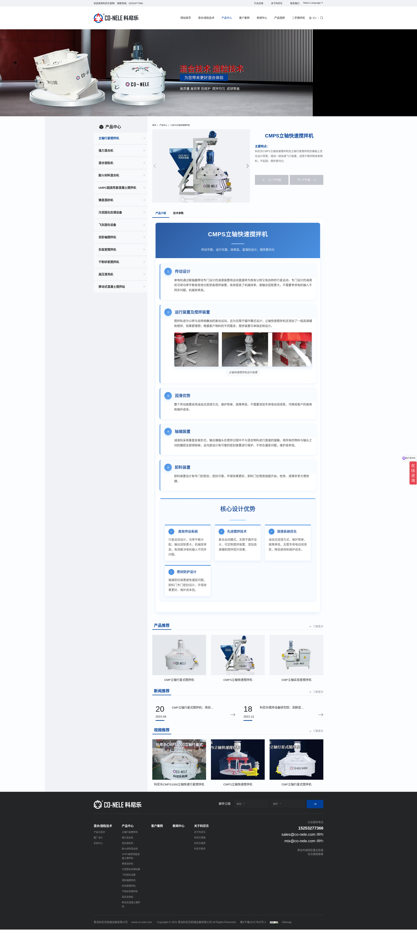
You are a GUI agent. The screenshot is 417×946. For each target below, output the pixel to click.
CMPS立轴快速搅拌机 (180, 125)
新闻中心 (262, 17)
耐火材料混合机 (109, 175)
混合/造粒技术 (206, 17)
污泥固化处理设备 (110, 212)
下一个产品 (303, 179)
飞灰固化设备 (107, 225)
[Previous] (154, 166)
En (314, 18)
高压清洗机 (106, 274)
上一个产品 (274, 179)
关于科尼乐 (276, 3)
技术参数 (178, 213)
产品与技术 (99, 832)
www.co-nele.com (141, 922)
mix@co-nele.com (299, 841)
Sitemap (287, 922)
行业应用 (258, 3)
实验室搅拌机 (107, 249)
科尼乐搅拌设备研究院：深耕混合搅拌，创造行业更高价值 (282, 708)
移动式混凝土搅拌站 (112, 286)
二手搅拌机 (298, 17)
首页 (154, 125)
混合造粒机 (106, 163)
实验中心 (98, 843)
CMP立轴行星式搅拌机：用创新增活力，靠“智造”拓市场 (193, 708)
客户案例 (244, 17)
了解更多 (318, 626)
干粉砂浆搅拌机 (109, 262)
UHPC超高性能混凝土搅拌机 (117, 187)
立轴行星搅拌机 (109, 138)
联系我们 (294, 3)
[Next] (247, 166)
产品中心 (227, 17)
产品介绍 (161, 213)
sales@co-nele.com (298, 834)
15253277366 (136, 3)
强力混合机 (106, 150)
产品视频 (279, 17)
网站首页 (185, 17)
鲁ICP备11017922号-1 (253, 922)
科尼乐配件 (200, 848)
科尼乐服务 (200, 843)
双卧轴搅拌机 (107, 237)
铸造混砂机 (106, 200)
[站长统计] (274, 922)
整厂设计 (98, 837)
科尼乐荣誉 (200, 837)
